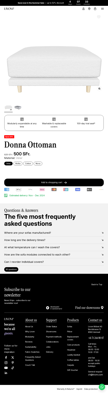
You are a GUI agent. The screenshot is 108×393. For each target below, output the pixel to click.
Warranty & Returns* (65, 389)
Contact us (95, 320)
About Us (29, 326)
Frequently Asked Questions (33, 358)
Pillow (69, 332)
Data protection (91, 389)
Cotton (28, 163)
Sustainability (30, 347)
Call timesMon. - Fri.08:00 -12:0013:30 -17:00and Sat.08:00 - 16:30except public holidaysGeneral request (95, 358)
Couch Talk (30, 365)
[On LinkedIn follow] (6, 373)
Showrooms (51, 332)
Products (73, 320)
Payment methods (54, 337)
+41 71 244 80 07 (96, 338)
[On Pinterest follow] (12, 362)
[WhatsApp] (102, 387)
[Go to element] (8, 107)
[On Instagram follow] (6, 362)
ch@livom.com (95, 374)
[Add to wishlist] (99, 17)
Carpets (70, 365)
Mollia (17, 163)
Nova (38, 163)
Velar (8, 163)
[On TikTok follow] (12, 368)
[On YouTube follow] (6, 368)
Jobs (48, 347)
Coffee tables (73, 360)
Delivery (49, 352)
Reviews (29, 342)
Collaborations (52, 342)
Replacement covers (73, 338)
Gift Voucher (72, 370)
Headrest (71, 350)
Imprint (79, 389)
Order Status (51, 326)
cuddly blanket (73, 355)
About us (31, 320)
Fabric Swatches (32, 352)
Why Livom (30, 332)
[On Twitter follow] (12, 357)
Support (51, 320)
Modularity (29, 337)
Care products (73, 345)
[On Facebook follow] (6, 357)
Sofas (69, 326)
